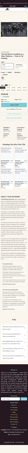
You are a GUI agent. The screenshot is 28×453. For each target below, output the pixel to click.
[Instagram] (11, 438)
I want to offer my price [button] (14, 113)
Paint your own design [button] (14, 118)
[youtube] (6, 1)
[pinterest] (4, 1)
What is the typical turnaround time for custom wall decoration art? (11, 335)
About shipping (14, 422)
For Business (14, 407)
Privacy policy (14, 417)
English (14, 6)
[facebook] (1, 1)
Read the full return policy (8, 309)
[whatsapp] (9, 1)
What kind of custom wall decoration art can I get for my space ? (13, 328)
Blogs (14, 412)
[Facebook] (9, 438)
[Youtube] (16, 438)
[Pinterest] (14, 438)
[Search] (21, 9)
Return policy (14, 419)
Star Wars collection (15, 212)
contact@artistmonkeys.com (14, 432)
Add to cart (14, 105)
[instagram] (3, 1)
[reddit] (8, 1)
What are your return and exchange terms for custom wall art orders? (13, 357)
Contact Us (14, 424)
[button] (3, 78)
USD (1, 6)
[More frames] (5, 78)
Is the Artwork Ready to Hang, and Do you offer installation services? (12, 350)
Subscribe (24, 399)
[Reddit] (19, 438)
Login (25, 6)
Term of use (14, 414)
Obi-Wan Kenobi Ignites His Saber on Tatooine (19, 183)
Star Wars (5, 52)
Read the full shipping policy (9, 284)
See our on (11, 109)
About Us (14, 405)
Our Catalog (14, 410)
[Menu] (2, 9)
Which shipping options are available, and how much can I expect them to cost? (12, 342)
